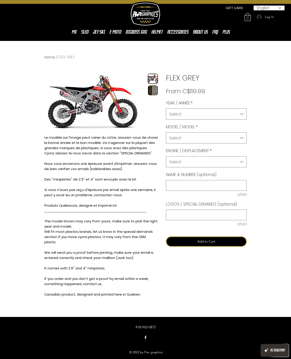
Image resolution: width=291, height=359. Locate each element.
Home (49, 57)
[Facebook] (145, 337)
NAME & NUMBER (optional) (191, 174)
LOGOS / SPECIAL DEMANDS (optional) (201, 204)
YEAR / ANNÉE (179, 103)
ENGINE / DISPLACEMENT (189, 150)
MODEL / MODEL (182, 127)
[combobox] (206, 114)
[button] (247, 17)
